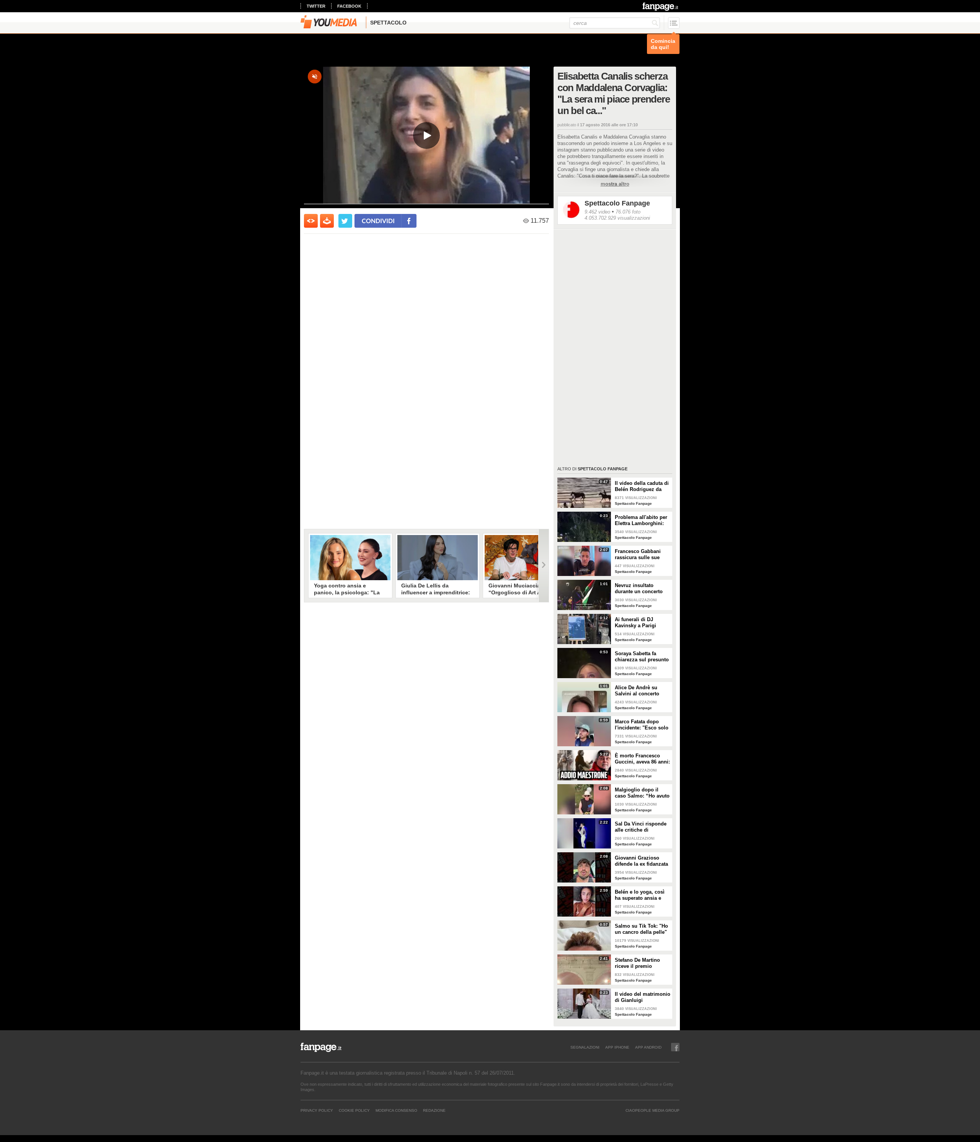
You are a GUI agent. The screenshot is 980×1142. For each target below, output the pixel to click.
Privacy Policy (317, 1110)
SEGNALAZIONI (584, 1047)
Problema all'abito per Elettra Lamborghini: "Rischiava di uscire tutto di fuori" (641, 520)
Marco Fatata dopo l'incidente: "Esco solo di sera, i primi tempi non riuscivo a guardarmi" (641, 725)
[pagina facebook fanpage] (675, 1047)
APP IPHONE (617, 1047)
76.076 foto (628, 212)
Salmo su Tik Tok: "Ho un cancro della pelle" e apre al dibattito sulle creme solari (642, 929)
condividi (378, 220)
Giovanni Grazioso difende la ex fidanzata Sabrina (641, 861)
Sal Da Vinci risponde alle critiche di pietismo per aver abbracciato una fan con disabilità (640, 827)
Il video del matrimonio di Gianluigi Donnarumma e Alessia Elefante (642, 997)
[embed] (311, 221)
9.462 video (597, 212)
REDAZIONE (434, 1110)
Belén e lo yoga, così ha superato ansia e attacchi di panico (640, 895)
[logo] (660, 6)
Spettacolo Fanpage (617, 203)
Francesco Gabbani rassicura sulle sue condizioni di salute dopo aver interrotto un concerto (642, 554)
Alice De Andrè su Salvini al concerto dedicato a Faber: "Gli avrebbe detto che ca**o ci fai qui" (640, 691)
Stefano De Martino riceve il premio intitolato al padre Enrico (637, 963)
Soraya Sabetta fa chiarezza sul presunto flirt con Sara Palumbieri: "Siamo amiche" (642, 657)
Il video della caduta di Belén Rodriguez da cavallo (642, 486)
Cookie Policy (354, 1110)
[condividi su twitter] (345, 221)
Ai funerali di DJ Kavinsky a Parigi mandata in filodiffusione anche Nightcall (638, 623)
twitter (316, 6)
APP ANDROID (648, 1047)
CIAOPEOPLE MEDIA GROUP (652, 1110)
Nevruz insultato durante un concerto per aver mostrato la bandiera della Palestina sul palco (639, 588)
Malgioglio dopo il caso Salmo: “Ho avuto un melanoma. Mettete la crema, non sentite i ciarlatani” (642, 793)
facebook (349, 6)
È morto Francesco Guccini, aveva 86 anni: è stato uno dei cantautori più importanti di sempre (642, 759)
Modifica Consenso (396, 1110)
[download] (327, 221)
